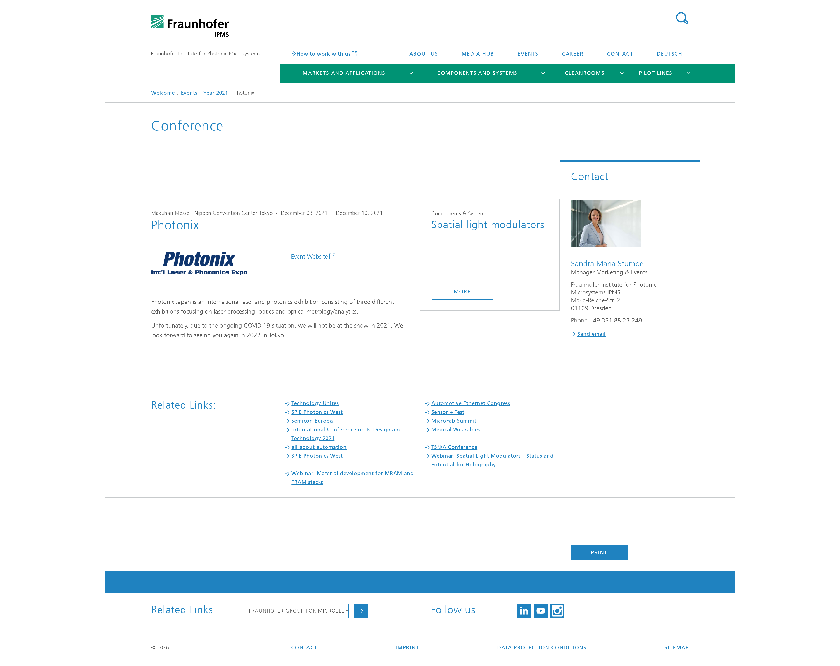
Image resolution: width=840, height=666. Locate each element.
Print (599, 553)
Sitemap (677, 648)
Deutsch (669, 54)
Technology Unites (315, 403)
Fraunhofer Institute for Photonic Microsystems (206, 54)
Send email (592, 334)
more (462, 292)
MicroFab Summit (453, 421)
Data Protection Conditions (541, 648)
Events (528, 54)
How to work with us (323, 53)
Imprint (407, 648)
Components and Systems (477, 73)
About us (423, 54)
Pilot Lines (655, 73)
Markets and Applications (344, 73)
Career (573, 54)
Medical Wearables (455, 429)
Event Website (309, 256)
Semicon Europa (312, 421)
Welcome (163, 93)
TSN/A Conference (454, 447)
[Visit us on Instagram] (557, 611)
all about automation (318, 447)
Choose (361, 611)
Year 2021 (215, 93)
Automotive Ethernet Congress (470, 403)
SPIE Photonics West (317, 412)
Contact (620, 54)
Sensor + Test (447, 412)
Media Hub (478, 54)
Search (682, 18)
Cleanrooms (584, 73)
